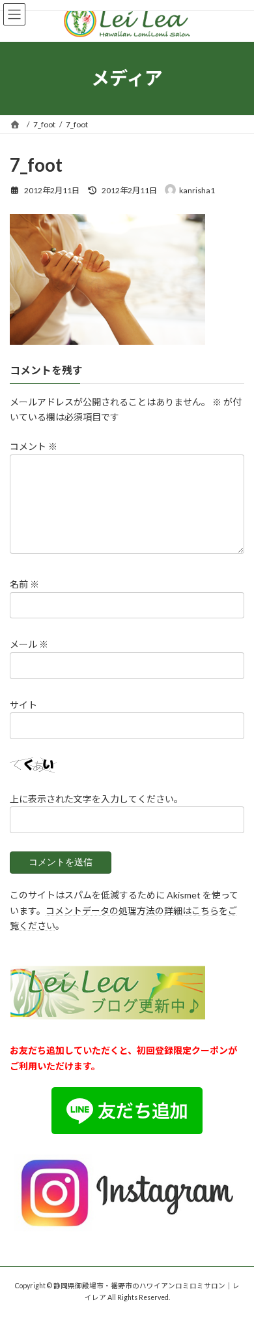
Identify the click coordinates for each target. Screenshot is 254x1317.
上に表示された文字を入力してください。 (96, 798)
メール (29, 644)
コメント (33, 446)
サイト (23, 704)
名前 (24, 584)
